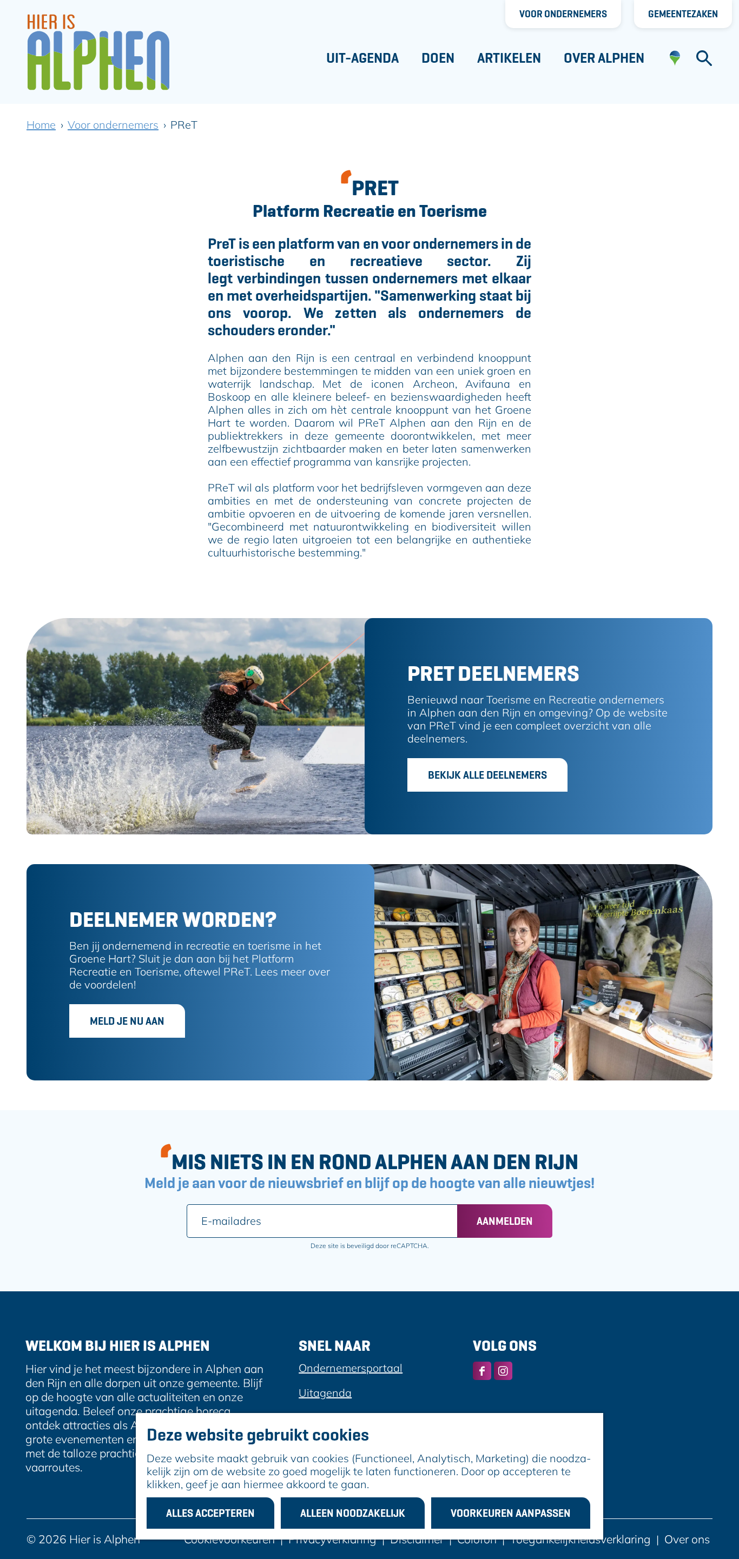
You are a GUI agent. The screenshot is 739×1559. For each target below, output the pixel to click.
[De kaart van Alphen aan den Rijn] (675, 58)
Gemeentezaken (683, 14)
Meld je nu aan (127, 1021)
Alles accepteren (210, 1513)
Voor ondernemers (563, 14)
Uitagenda (325, 1392)
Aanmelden (505, 1221)
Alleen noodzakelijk (352, 1513)
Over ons (687, 1539)
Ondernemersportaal (351, 1368)
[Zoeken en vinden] (704, 58)
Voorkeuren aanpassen (511, 1513)
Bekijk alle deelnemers (487, 775)
